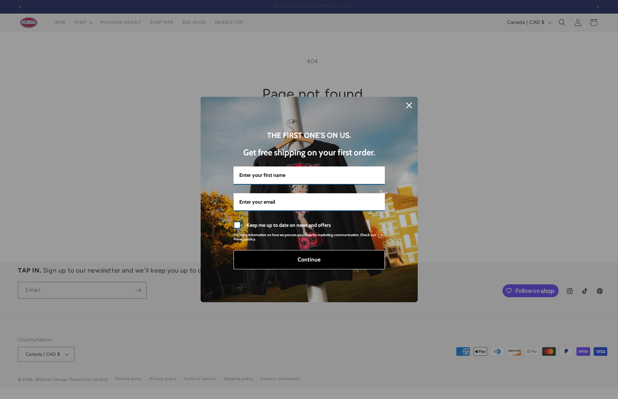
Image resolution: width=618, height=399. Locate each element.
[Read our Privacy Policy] (380, 236)
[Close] (409, 105)
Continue (309, 259)
